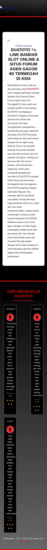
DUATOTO (33, 88)
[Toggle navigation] (44, 8)
